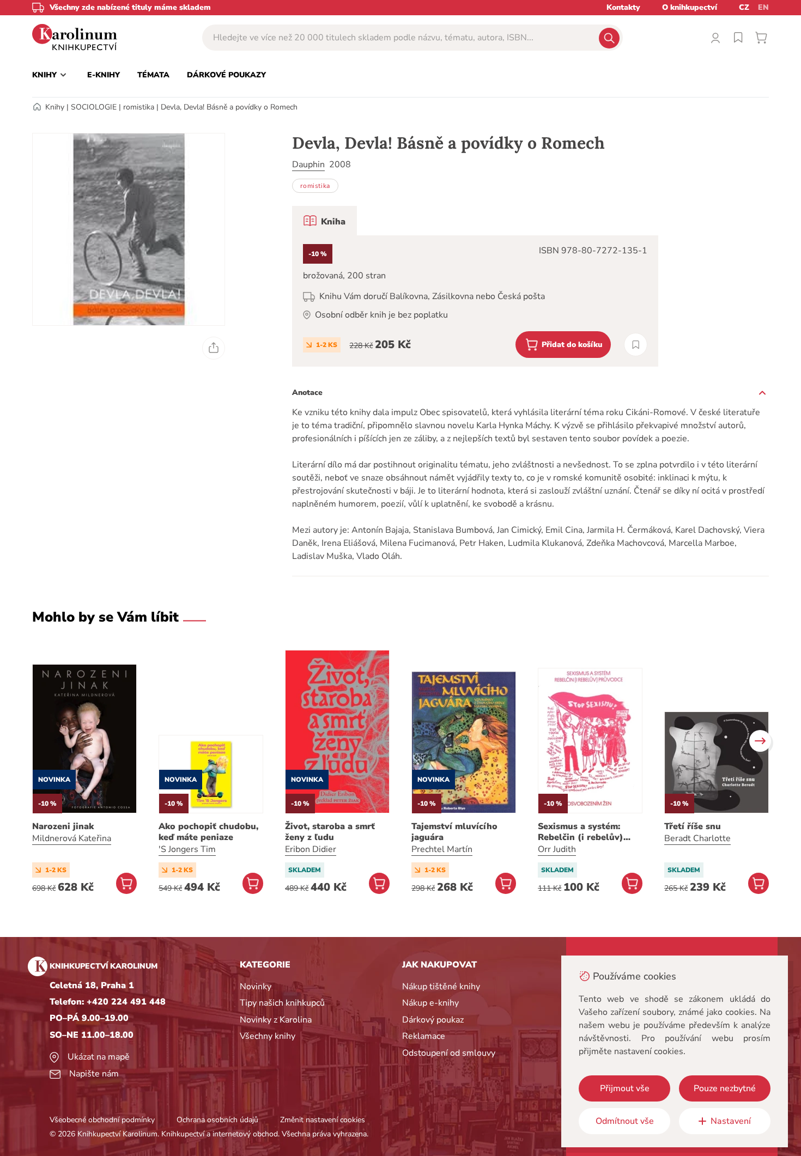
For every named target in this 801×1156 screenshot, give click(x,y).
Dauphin (308, 165)
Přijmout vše (625, 1088)
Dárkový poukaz (433, 1020)
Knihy (54, 107)
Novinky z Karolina (276, 1020)
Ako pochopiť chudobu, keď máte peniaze (208, 832)
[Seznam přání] (738, 37)
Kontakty (623, 7)
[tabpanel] (475, 301)
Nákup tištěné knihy (441, 987)
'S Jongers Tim (187, 849)
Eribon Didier (310, 849)
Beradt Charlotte (697, 838)
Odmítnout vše (625, 1121)
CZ (744, 7)
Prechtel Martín (441, 849)
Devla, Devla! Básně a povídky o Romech (229, 107)
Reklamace (423, 1036)
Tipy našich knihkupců (282, 1003)
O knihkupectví (689, 7)
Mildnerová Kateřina (71, 838)
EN (763, 7)
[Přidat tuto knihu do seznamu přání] (635, 344)
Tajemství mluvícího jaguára (454, 832)
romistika (138, 107)
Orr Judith (557, 849)
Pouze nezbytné (725, 1088)
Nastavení (731, 1121)
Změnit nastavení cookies (322, 1120)
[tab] (324, 220)
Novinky (255, 987)
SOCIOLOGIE (94, 107)
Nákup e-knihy (430, 1003)
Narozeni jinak (63, 826)
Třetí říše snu (692, 826)
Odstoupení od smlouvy (448, 1053)
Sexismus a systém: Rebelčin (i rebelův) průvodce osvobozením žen (587, 832)
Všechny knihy (267, 1036)
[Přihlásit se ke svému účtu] (715, 37)
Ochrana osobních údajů (217, 1120)
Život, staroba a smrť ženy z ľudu (330, 832)
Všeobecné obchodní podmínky (102, 1120)
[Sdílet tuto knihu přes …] (213, 348)
